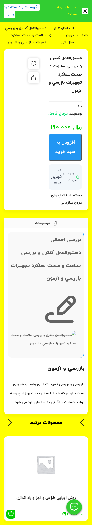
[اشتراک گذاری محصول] (33, 77)
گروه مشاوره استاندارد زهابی (20, 11)
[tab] (46, 223)
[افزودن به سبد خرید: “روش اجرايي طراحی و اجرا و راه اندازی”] (10, 514)
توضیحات (43, 223)
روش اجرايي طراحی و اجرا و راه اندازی (46, 498)
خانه (85, 35)
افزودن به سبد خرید (65, 147)
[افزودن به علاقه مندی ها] (33, 63)
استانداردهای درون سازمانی (64, 35)
